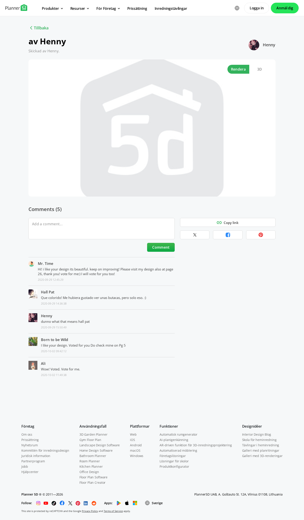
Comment (160, 247)
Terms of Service (113, 511)
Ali (43, 363)
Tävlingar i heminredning (260, 445)
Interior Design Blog (256, 434)
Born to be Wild (54, 339)
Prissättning (30, 440)
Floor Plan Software (93, 477)
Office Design (89, 472)
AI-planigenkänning (174, 440)
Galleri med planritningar (261, 450)
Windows (136, 456)
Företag (27, 426)
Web (133, 434)
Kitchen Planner (91, 466)
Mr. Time (45, 263)
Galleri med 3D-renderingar (262, 456)
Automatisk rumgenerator (178, 434)
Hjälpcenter (29, 472)
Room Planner (89, 461)
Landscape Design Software (99, 445)
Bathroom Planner (92, 456)
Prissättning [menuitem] (137, 8)
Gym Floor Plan (90, 440)
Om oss (26, 434)
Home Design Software (96, 450)
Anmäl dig (284, 8)
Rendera (238, 69)
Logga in (257, 8)
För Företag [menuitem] (106, 8)
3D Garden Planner (93, 434)
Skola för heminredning (259, 440)
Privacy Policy (90, 511)
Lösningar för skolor (174, 461)
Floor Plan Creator (92, 482)
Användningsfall (92, 426)
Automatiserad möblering (178, 450)
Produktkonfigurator (174, 466)
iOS (132, 440)
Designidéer (252, 426)
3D (259, 69)
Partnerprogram (33, 461)
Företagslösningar (173, 456)
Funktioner (169, 426)
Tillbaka (41, 27)
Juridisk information (35, 456)
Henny (269, 44)
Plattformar (139, 426)
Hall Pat (48, 292)
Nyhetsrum (29, 445)
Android (136, 445)
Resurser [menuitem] (77, 8)
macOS (135, 450)
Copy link (231, 222)
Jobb (24, 466)
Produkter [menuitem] (50, 8)
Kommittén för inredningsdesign (45, 450)
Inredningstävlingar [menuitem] (171, 8)
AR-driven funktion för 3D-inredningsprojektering (196, 445)
